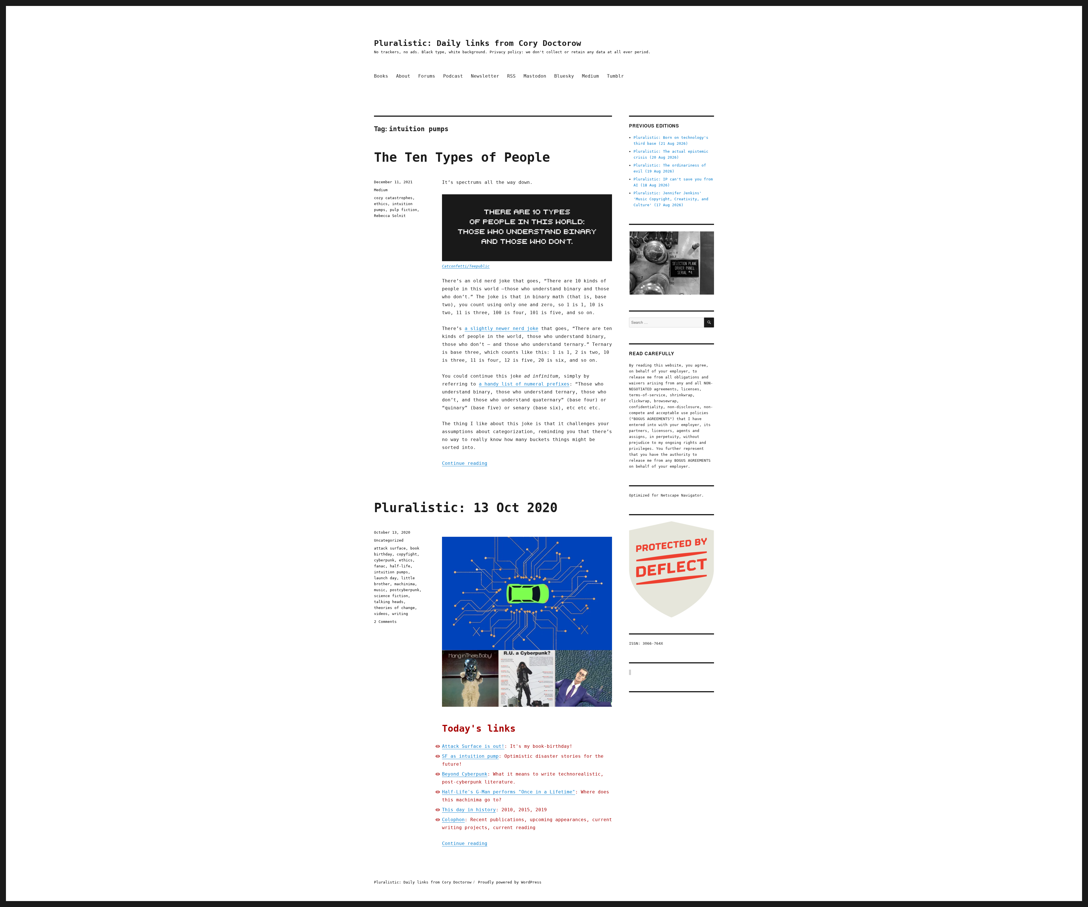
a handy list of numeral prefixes (524, 384)
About (403, 76)
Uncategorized (388, 540)
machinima (404, 584)
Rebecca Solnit (390, 216)
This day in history (469, 809)
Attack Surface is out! (473, 746)
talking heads (388, 602)
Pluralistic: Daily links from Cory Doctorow (477, 43)
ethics (381, 204)
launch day (385, 578)
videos (381, 614)
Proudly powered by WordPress (509, 882)
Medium (590, 76)
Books (381, 76)
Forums (426, 76)
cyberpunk (384, 560)
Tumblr (615, 76)
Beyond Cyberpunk (464, 774)
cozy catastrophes (393, 198)
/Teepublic (478, 266)
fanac (379, 566)
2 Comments (385, 621)
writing (400, 614)
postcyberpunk (404, 590)
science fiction (391, 596)
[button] (671, 263)
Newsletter (485, 76)
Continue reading (464, 463)
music (379, 590)
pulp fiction (403, 210)
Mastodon (535, 76)
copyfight (407, 554)
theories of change (394, 608)
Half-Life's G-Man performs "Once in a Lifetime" (508, 792)
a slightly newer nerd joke (501, 328)
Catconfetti (454, 266)
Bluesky (564, 76)
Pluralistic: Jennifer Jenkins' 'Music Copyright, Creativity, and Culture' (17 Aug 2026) (671, 199)
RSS (511, 76)
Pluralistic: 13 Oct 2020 (466, 507)
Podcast (453, 76)
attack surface (390, 548)
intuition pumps (391, 572)
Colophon (453, 819)
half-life (400, 566)
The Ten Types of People (462, 157)
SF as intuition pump (470, 756)
